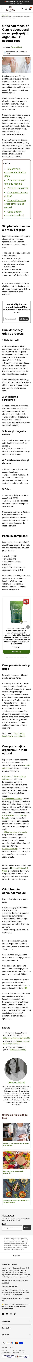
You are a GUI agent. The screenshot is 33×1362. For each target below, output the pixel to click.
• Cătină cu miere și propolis (14, 832)
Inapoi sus (16, 1255)
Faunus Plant (9, 1348)
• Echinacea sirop (9, 849)
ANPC (24, 1352)
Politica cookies (17, 1352)
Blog (8, 15)
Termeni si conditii (6, 1352)
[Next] (28, 627)
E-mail (4, 1224)
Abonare (27, 1228)
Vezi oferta (20, 3)
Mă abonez (24, 319)
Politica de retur (6, 1351)
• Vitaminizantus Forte (12, 799)
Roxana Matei (16, 47)
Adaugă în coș (16, 651)
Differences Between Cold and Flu (16, 1038)
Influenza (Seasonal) (18, 1050)
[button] (30, 9)
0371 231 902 (13, 1286)
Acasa (3, 15)
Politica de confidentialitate (19, 1351)
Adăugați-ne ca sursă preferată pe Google (16, 52)
